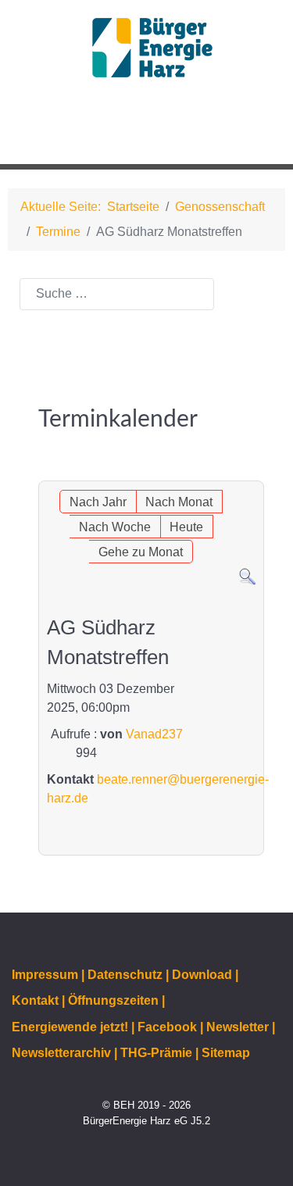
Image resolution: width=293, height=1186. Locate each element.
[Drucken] (255, 472)
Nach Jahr (98, 502)
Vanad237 (154, 734)
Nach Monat (179, 502)
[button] (245, 132)
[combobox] (117, 294)
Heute (186, 527)
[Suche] (247, 576)
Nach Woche (115, 527)
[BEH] (146, 48)
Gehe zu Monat (140, 552)
